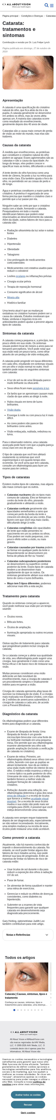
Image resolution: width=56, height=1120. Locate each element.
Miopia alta (13, 297)
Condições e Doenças (32, 16)
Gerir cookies (28, 1112)
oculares (20, 276)
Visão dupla (13, 410)
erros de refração (16, 795)
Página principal (10, 16)
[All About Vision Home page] (16, 5)
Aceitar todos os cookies (28, 1094)
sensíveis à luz (41, 388)
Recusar (28, 1104)
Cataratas (51, 16)
